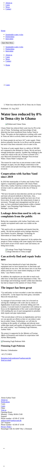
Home (8, 65)
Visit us (3, 410)
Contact (8, 9)
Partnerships (10, 37)
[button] (7, 43)
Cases (8, 5)
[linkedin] (23, 448)
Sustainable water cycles (14, 35)
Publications (5, 402)
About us (9, 3)
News (8, 7)
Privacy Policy (6, 427)
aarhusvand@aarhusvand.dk (11, 420)
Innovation (9, 39)
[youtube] (23, 466)
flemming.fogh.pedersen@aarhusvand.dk (16, 358)
